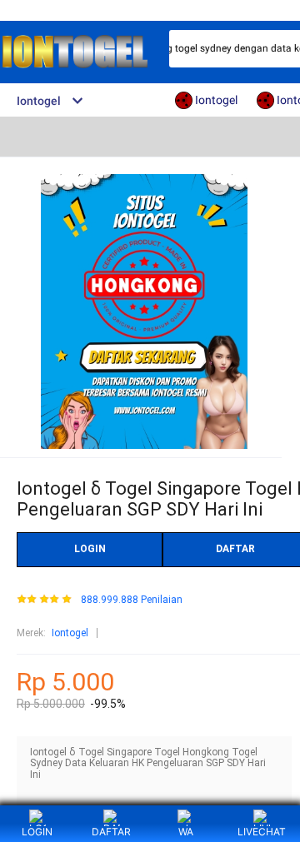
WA (185, 831)
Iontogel (70, 633)
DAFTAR (111, 831)
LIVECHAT (262, 831)
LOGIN (90, 549)
